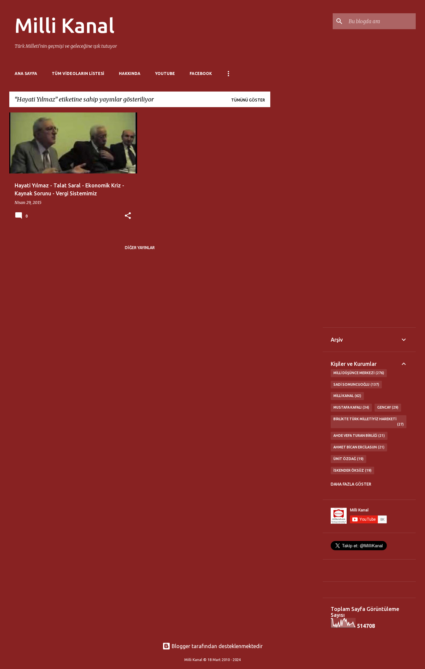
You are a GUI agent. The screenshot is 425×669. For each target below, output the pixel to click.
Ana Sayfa (26, 73)
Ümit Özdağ (347, 459)
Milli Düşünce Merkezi (358, 373)
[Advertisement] (296, 211)
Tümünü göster (248, 100)
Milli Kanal (65, 25)
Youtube (165, 73)
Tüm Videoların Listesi (78, 73)
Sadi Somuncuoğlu (355, 384)
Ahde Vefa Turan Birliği (358, 435)
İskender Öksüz (351, 470)
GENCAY (387, 407)
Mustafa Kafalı (350, 407)
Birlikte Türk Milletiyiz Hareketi (367, 421)
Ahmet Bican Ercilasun (358, 447)
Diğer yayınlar (140, 247)
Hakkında (129, 73)
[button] (128, 216)
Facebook (201, 73)
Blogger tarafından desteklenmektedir (216, 646)
